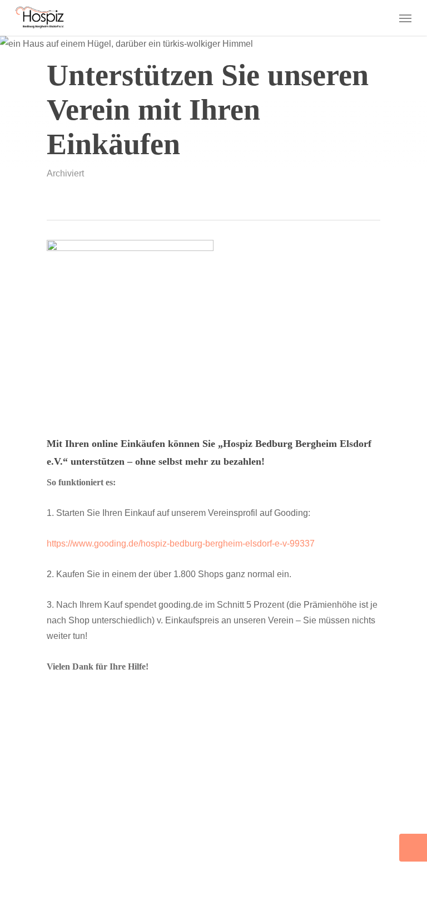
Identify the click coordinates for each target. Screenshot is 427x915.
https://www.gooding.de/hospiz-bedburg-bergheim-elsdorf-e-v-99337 (181, 543)
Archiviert (65, 173)
